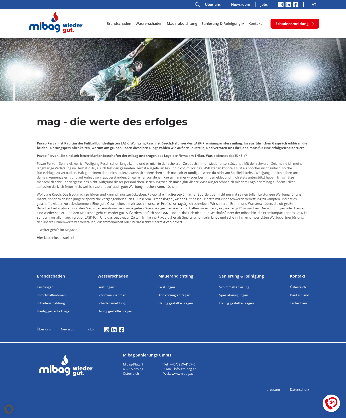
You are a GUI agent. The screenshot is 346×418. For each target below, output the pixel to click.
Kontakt (255, 23)
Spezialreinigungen (233, 295)
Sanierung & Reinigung (221, 23)
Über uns (213, 4)
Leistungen (45, 287)
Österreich (298, 287)
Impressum (271, 389)
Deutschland (299, 295)
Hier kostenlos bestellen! (55, 237)
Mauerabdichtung (182, 23)
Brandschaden (119, 23)
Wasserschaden (149, 23)
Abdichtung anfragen (174, 295)
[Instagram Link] (281, 4)
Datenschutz (299, 389)
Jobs (264, 4)
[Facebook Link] (295, 4)
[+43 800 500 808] (331, 403)
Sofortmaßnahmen (51, 295)
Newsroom (240, 4)
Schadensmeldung (51, 303)
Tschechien (298, 303)
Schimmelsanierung (234, 287)
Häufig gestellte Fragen (54, 311)
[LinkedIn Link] (288, 4)
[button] (9, 409)
